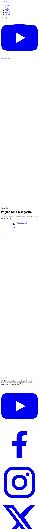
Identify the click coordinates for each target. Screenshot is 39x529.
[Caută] (5, 18)
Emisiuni (7, 7)
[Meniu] (10, 58)
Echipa (7, 9)
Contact (7, 14)
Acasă (7, 5)
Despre (7, 10)
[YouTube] (19, 424)
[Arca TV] (4, 2)
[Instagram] (19, 501)
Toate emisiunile (22, 223)
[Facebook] (19, 462)
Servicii (7, 12)
